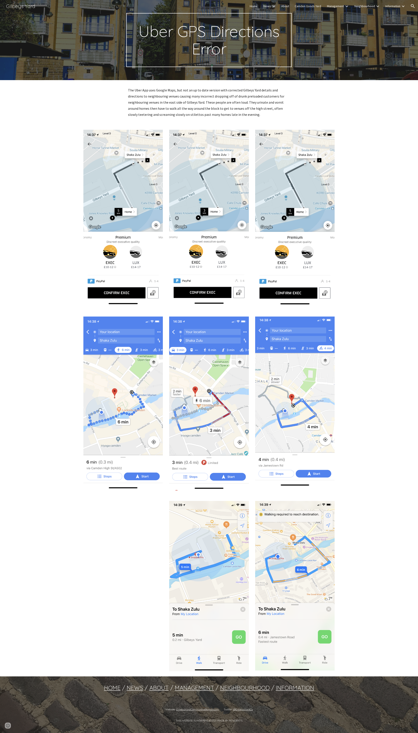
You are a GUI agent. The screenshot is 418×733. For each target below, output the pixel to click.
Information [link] (392, 6)
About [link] (285, 6)
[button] (413, 6)
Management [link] (335, 6)
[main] (209, 40)
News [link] (267, 6)
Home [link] (253, 6)
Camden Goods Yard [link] (308, 6)
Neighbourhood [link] (364, 6)
